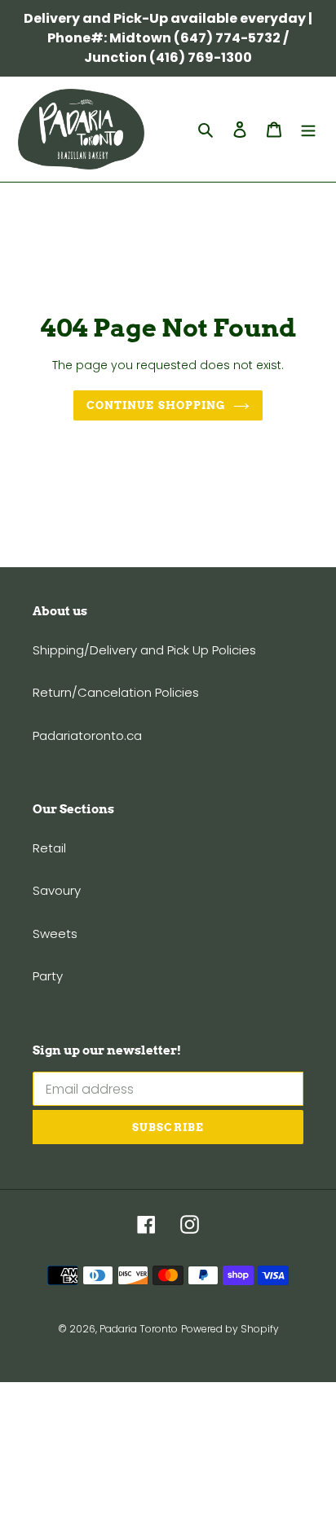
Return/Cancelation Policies (116, 692)
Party (48, 975)
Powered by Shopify (230, 1329)
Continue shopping (155, 405)
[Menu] (308, 129)
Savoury (57, 890)
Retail (49, 847)
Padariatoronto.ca (87, 735)
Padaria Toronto (138, 1329)
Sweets (55, 933)
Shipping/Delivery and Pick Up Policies (144, 649)
